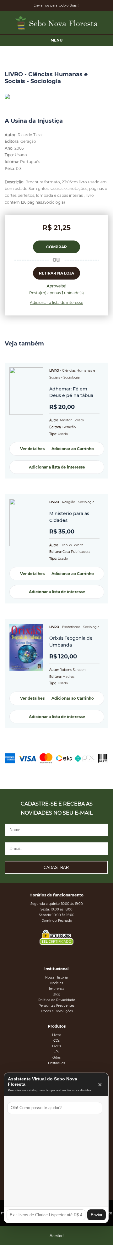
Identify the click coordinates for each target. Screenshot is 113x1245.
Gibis (56, 1057)
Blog (56, 994)
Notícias (56, 983)
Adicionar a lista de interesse (56, 302)
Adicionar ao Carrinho (72, 448)
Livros (56, 1035)
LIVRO (54, 371)
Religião (68, 502)
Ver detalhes (32, 448)
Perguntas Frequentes (56, 1006)
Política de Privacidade (56, 1000)
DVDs (56, 1046)
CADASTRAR (56, 867)
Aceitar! (57, 1235)
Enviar (96, 1215)
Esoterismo (71, 627)
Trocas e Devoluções (56, 1011)
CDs (56, 1041)
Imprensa (56, 989)
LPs (56, 1052)
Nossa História (56, 977)
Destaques (56, 1063)
